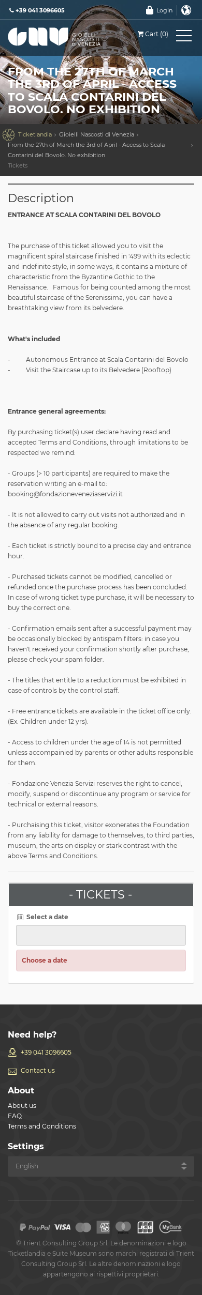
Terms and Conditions (42, 1126)
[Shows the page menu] (184, 37)
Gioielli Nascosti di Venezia (96, 134)
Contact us (38, 1070)
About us (22, 1105)
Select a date (46, 917)
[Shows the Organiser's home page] (54, 38)
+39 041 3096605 (46, 1052)
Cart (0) (156, 34)
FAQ (15, 1116)
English (186, 10)
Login (164, 10)
